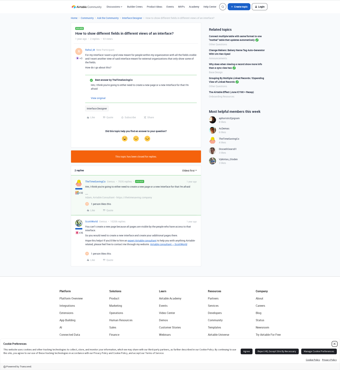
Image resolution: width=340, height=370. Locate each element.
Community (87, 18)
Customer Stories (170, 327)
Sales (112, 327)
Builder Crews (135, 6)
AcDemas (224, 128)
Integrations (67, 306)
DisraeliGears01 (228, 149)
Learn (162, 291)
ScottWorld (91, 221)
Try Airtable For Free (268, 335)
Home (74, 18)
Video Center (167, 313)
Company (262, 291)
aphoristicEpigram (229, 118)
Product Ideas (154, 6)
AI (61, 327)
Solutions (115, 291)
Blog (258, 313)
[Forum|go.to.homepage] (86, 6)
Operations (116, 313)
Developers (215, 313)
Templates (214, 327)
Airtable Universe (218, 335)
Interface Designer (132, 18)
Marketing (115, 306)
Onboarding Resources (221, 96)
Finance (114, 335)
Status (260, 320)
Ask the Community (108, 18)
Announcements (218, 58)
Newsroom (262, 327)
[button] (239, 6)
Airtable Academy (170, 298)
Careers (260, 306)
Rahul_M (90, 49)
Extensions (66, 313)
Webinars (165, 335)
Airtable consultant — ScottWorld (168, 244)
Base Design (216, 72)
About (259, 298)
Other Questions (218, 44)
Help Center (209, 6)
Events (170, 6)
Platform (65, 291)
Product (114, 298)
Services (213, 306)
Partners (213, 298)
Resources (214, 291)
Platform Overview (71, 298)
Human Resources (120, 320)
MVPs (181, 6)
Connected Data (70, 335)
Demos (163, 320)
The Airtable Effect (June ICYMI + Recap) (231, 92)
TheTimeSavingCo (95, 181)
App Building (67, 320)
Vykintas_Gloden (228, 159)
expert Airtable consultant (142, 240)
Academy (194, 6)
